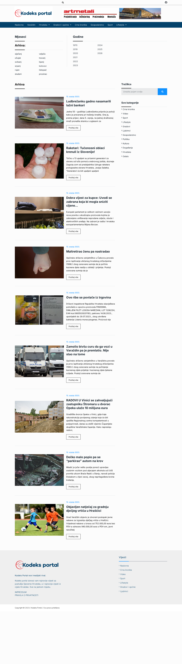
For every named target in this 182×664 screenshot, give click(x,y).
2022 (75, 61)
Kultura (126, 143)
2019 (75, 49)
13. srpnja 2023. (73, 96)
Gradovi (126, 126)
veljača (42, 54)
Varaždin (31, 25)
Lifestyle (120, 25)
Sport (110, 25)
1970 (75, 45)
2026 (99, 53)
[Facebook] (166, 2)
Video (125, 113)
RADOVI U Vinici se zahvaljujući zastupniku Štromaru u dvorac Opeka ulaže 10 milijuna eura (89, 404)
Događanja (128, 147)
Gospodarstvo (97, 25)
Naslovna (19, 25)
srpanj (18, 66)
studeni (18, 74)
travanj (42, 58)
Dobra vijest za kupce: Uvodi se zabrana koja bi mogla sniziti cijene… (89, 201)
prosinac (43, 74)
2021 (75, 57)
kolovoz (43, 66)
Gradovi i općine (61, 25)
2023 (75, 65)
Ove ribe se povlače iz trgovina (88, 297)
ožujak (18, 58)
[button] (44, 25)
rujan (17, 70)
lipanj (41, 62)
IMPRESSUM (20, 592)
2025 (99, 49)
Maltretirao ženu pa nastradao (88, 251)
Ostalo (126, 156)
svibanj (18, 62)
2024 (99, 45)
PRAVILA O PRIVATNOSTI (26, 595)
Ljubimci (126, 130)
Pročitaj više (73, 128)
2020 (75, 53)
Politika (126, 139)
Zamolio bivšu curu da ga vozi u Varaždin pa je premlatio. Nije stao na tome (89, 350)
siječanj (18, 54)
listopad (42, 70)
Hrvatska (43, 25)
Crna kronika (81, 25)
